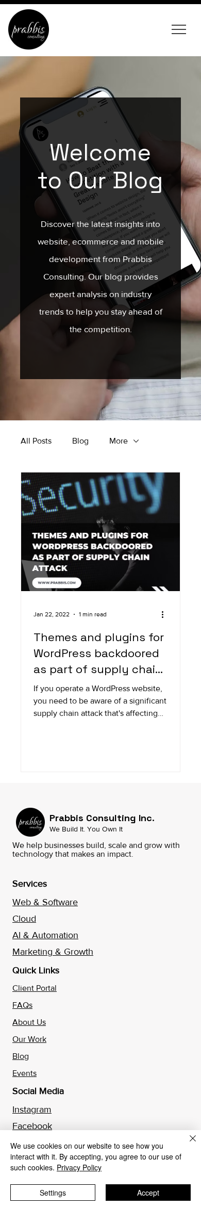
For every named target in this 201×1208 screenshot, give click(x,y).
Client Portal (34, 988)
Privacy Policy (79, 1167)
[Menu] (179, 29)
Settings (53, 1192)
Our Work (29, 1039)
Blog (80, 440)
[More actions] (166, 614)
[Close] (186, 1144)
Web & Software (45, 902)
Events (24, 1073)
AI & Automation (45, 935)
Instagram (32, 1109)
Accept (148, 1192)
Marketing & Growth (52, 951)
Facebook (32, 1126)
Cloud (24, 918)
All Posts (36, 440)
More (118, 440)
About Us (29, 1022)
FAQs (22, 1005)
